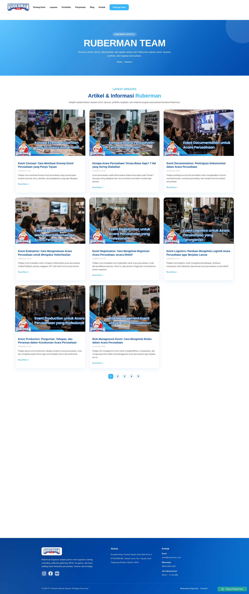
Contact (204, 588)
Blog (92, 7)
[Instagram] (44, 573)
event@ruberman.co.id (171, 557)
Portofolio (66, 7)
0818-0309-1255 (169, 566)
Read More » (23, 184)
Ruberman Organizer (189, 588)
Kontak (102, 7)
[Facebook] (50, 573)
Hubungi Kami (119, 7)
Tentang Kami (39, 7)
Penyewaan (80, 7)
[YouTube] (57, 573)
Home (119, 62)
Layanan (53, 7)
